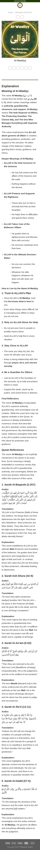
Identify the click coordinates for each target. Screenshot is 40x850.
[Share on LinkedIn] (30, 68)
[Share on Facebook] (14, 68)
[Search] (37, 5)
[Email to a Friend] (22, 68)
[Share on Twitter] (18, 68)
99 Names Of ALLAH (23, 12)
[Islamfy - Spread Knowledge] (20, 5)
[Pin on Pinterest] (26, 68)
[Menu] (3, 5)
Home (10, 12)
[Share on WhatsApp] (10, 68)
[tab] (20, 81)
